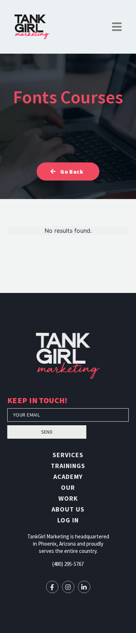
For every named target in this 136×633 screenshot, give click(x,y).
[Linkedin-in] (84, 587)
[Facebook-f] (52, 587)
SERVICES (68, 455)
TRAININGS (68, 466)
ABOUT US (68, 509)
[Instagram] (68, 587)
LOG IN (68, 520)
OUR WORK (68, 492)
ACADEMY (68, 476)
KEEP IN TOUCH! (37, 401)
